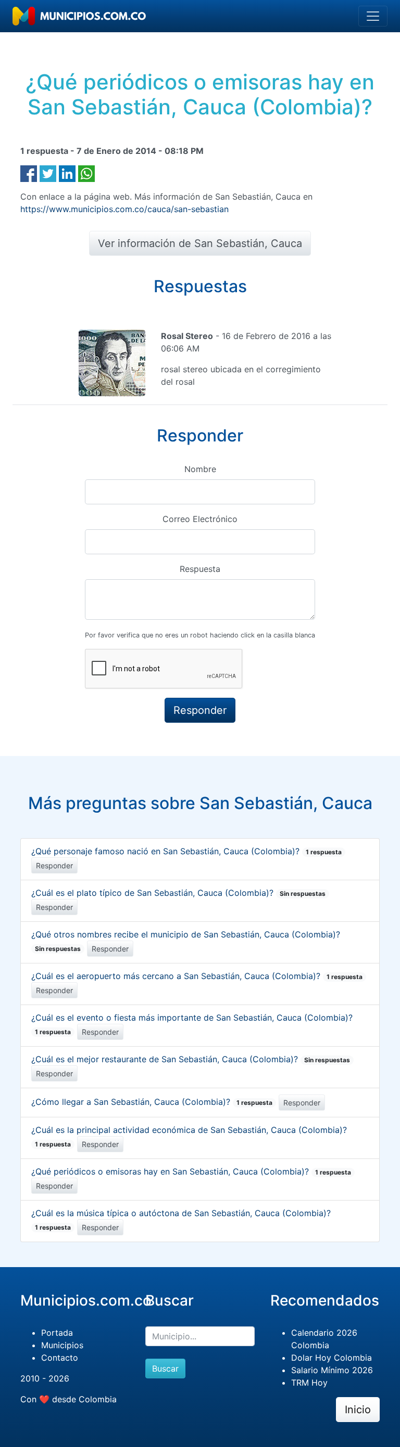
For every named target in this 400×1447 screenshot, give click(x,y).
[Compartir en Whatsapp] (86, 172)
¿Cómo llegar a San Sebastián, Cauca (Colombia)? (151, 1102)
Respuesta (200, 569)
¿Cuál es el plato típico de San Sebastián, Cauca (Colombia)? (178, 893)
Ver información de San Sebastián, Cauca (200, 243)
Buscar (165, 1368)
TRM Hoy (309, 1382)
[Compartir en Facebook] (28, 172)
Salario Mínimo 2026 (332, 1370)
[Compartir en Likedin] (67, 172)
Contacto (59, 1357)
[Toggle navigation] (373, 16)
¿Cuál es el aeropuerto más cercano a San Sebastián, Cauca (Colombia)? (196, 976)
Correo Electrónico (200, 519)
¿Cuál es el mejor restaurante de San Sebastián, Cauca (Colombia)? (190, 1059)
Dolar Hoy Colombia (331, 1357)
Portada (57, 1332)
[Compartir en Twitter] (48, 172)
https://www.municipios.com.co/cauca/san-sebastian (124, 209)
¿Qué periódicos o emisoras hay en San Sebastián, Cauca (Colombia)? (191, 1171)
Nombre (200, 469)
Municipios (62, 1345)
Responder (54, 865)
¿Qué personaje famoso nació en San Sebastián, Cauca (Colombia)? (186, 851)
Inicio (358, 1409)
